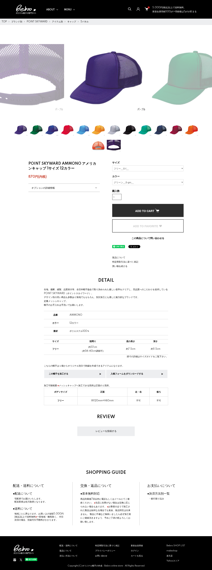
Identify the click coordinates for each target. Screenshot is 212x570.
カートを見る (137, 556)
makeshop (172, 551)
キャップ (71, 21)
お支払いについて (161, 486)
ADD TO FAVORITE (146, 226)
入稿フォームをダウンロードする (127, 374)
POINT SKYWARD (37, 21)
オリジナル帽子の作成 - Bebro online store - (103, 566)
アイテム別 (57, 21)
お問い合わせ (101, 556)
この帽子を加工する (58, 374)
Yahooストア (173, 561)
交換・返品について (96, 486)
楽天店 (170, 556)
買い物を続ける (119, 266)
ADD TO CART (145, 211)
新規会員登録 (137, 546)
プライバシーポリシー (105, 551)
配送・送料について (28, 486)
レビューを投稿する (106, 431)
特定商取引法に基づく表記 (125, 262)
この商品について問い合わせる (148, 238)
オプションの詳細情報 (43, 187)
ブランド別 (16, 21)
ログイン (135, 551)
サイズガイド (146, 356)
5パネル (85, 21)
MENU (68, 10)
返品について (118, 257)
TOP (4, 21)
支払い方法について (68, 556)
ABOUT (50, 10)
